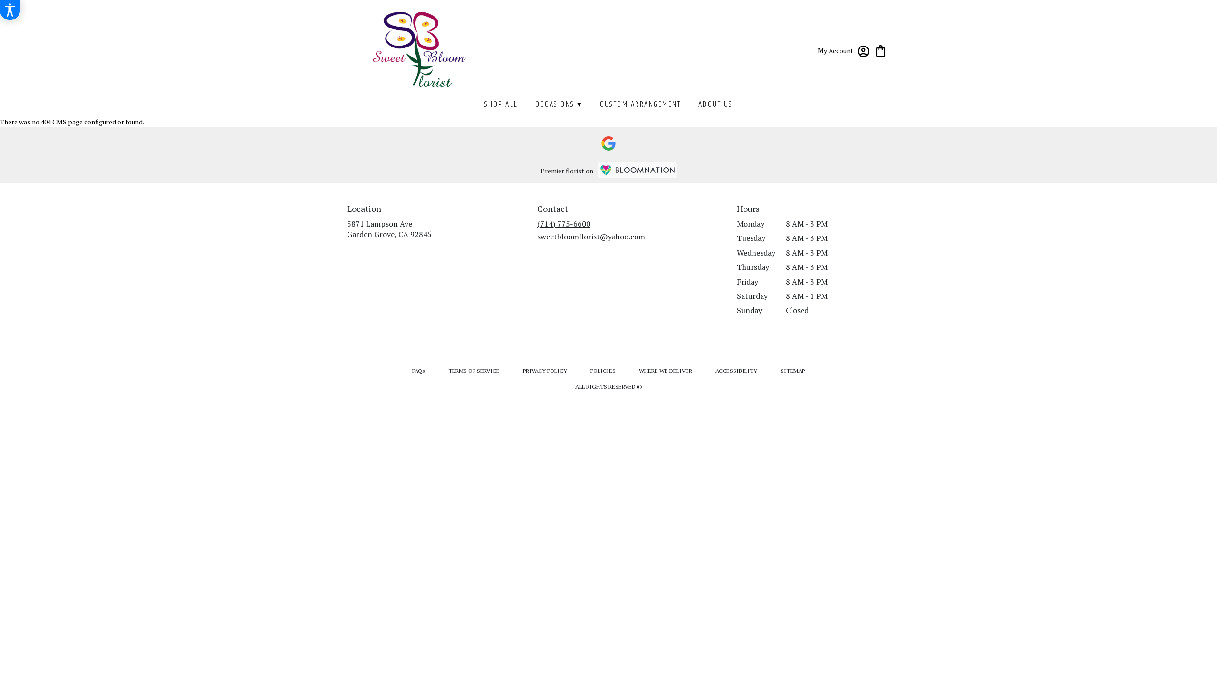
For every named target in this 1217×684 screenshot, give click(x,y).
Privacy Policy (545, 370)
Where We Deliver (665, 370)
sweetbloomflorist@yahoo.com (591, 236)
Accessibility (736, 370)
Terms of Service (474, 370)
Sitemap (793, 370)
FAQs (418, 370)
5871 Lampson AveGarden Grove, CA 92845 (389, 228)
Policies (603, 370)
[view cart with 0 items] (881, 50)
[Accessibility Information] (10, 10)
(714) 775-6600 (563, 223)
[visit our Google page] (608, 143)
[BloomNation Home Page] (637, 170)
